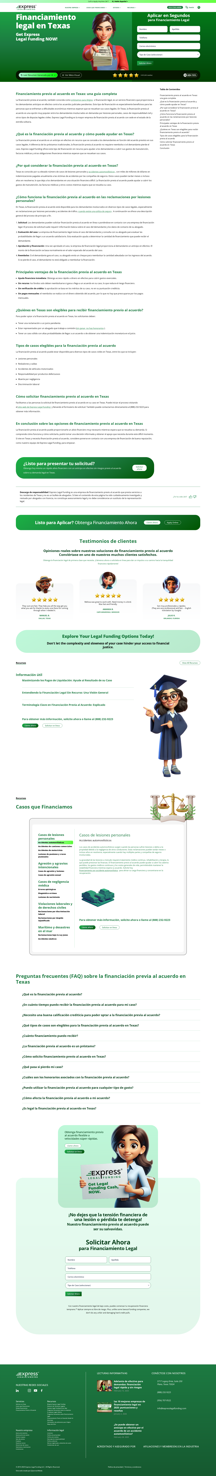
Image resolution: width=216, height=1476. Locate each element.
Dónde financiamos (21, 1408)
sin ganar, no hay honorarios (90, 328)
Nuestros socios (21, 1443)
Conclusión (165, 148)
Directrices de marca (22, 1445)
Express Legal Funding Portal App (57, 1408)
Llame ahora (152, 522)
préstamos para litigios (82, 100)
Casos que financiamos (23, 1406)
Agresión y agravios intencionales (53, 865)
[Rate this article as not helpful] (194, 496)
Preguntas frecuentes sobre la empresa (59, 1410)
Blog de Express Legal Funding (56, 1404)
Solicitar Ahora (145, 63)
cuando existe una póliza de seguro (95, 211)
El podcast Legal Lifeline (54, 1412)
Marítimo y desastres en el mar (54, 929)
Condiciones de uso (53, 1445)
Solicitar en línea (52, 725)
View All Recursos (190, 663)
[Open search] (199, 7)
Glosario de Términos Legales (56, 1406)
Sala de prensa (20, 1439)
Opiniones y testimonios (23, 1447)
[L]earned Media (36, 1471)
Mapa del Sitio (51, 1424)
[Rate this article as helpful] (190, 496)
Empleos (18, 1441)
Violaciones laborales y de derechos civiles (55, 905)
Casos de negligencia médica (53, 883)
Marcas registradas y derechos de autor (59, 1443)
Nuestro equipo (20, 1437)
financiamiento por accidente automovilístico (98, 870)
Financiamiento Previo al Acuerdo (26, 1410)
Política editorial (52, 1441)
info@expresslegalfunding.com (171, 1408)
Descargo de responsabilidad (56, 1439)
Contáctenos (19, 1449)
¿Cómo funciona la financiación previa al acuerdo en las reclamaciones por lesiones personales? (178, 117)
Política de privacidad (53, 1435)
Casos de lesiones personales (51, 836)
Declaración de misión (22, 1435)
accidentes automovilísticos (102, 171)
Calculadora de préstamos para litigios (58, 1422)
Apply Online (172, 522)
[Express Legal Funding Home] (26, 7)
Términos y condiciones (132, 1467)
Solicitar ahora (139, 468)
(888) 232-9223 (164, 1392)
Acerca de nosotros (21, 1433)
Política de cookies (53, 1437)
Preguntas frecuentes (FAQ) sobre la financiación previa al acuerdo (97, 976)
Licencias (50, 1433)
